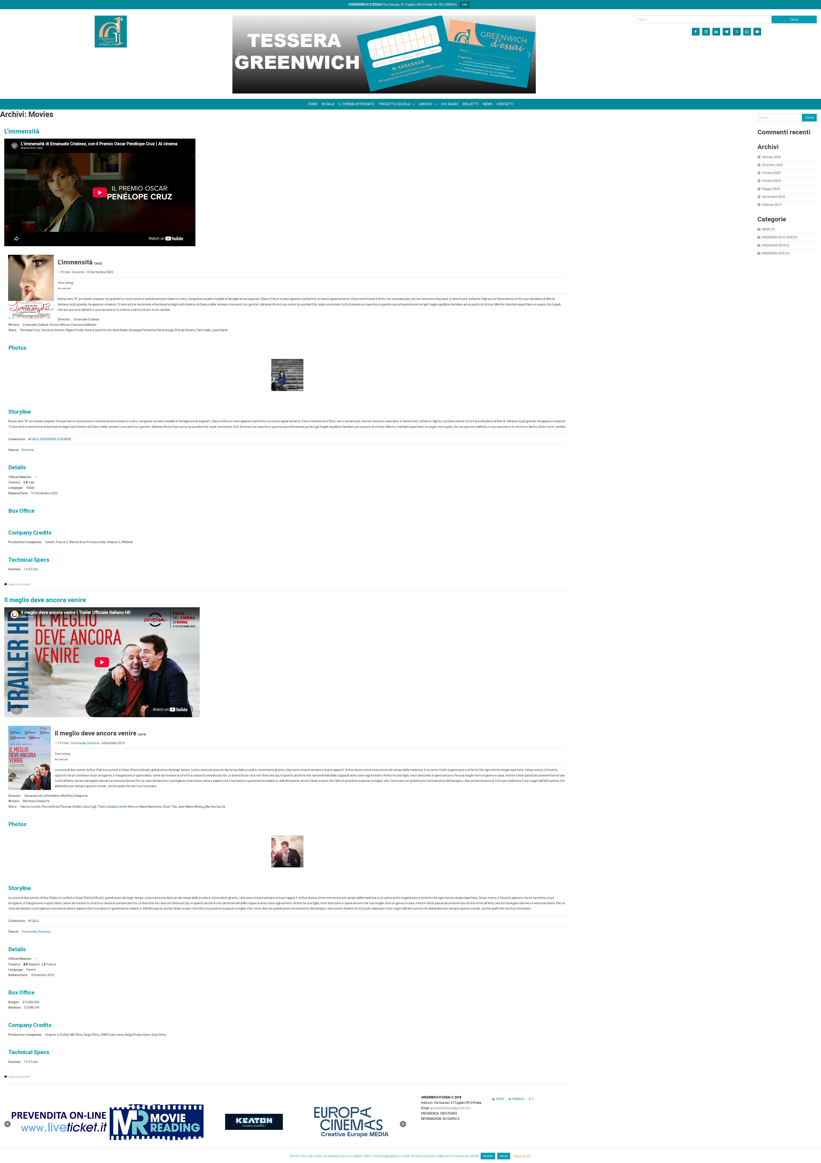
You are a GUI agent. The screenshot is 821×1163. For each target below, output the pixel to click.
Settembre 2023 (773, 197)
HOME (312, 104)
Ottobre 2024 (771, 180)
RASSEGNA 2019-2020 (777, 237)
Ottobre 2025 (771, 173)
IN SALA (328, 104)
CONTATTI (505, 104)
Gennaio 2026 (771, 157)
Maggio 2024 (771, 189)
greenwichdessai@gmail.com (450, 1108)
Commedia (78, 743)
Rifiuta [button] (504, 1156)
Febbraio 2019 (771, 204)
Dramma (78, 272)
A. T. (532, 1099)
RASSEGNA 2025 (773, 253)
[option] (59, 1122)
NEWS (487, 104)
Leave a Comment (19, 584)
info (464, 4)
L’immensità (21, 131)
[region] (384, 54)
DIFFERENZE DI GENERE (55, 439)
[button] (239, 54)
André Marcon (128, 806)
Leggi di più (521, 1156)
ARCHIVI (425, 104)
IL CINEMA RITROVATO (356, 104)
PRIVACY (518, 1099)
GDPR (500, 1099)
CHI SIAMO (449, 104)
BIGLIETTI (471, 104)
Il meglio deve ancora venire (45, 600)
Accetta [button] (488, 1156)
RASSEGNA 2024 (773, 245)
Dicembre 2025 (772, 165)
